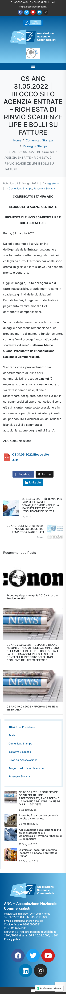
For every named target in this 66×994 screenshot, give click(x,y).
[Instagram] (45, 12)
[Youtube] (33, 12)
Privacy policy (12, 939)
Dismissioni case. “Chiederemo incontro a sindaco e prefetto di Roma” (38, 853)
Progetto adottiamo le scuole (26, 768)
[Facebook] (20, 12)
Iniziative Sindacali (19, 751)
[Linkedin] (39, 12)
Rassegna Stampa (44, 188)
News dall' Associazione (22, 760)
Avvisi (12, 735)
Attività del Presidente (21, 727)
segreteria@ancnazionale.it (33, 6)
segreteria (52, 183)
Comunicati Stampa (20, 188)
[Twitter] (26, 12)
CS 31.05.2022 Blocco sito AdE (30, 457)
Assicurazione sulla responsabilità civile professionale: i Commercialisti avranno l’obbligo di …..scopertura (40, 834)
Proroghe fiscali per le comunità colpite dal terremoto (38, 817)
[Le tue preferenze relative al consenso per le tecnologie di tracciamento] (49, 988)
